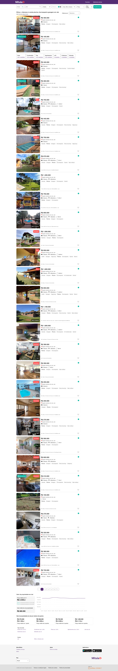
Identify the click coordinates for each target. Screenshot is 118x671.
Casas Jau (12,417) (21, 629)
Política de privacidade (64, 667)
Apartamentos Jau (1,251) (73, 629)
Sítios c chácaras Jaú (38, 639)
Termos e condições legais (40, 667)
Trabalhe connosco (20, 649)
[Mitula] (20, 2)
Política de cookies (52, 667)
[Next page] (57, 589)
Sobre (17, 651)
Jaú (18, 639)
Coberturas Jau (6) (21, 631)
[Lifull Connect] (95, 668)
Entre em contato (53, 649)
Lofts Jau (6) (87, 629)
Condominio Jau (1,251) (39, 629)
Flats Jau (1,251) (54, 629)
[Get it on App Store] (97, 650)
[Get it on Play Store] (87, 651)
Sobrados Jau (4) (38, 631)
